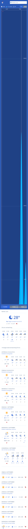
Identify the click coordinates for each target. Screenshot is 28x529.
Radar (14, 307)
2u (21, 6)
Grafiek (5, 307)
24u (25, 6)
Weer (22, 307)
